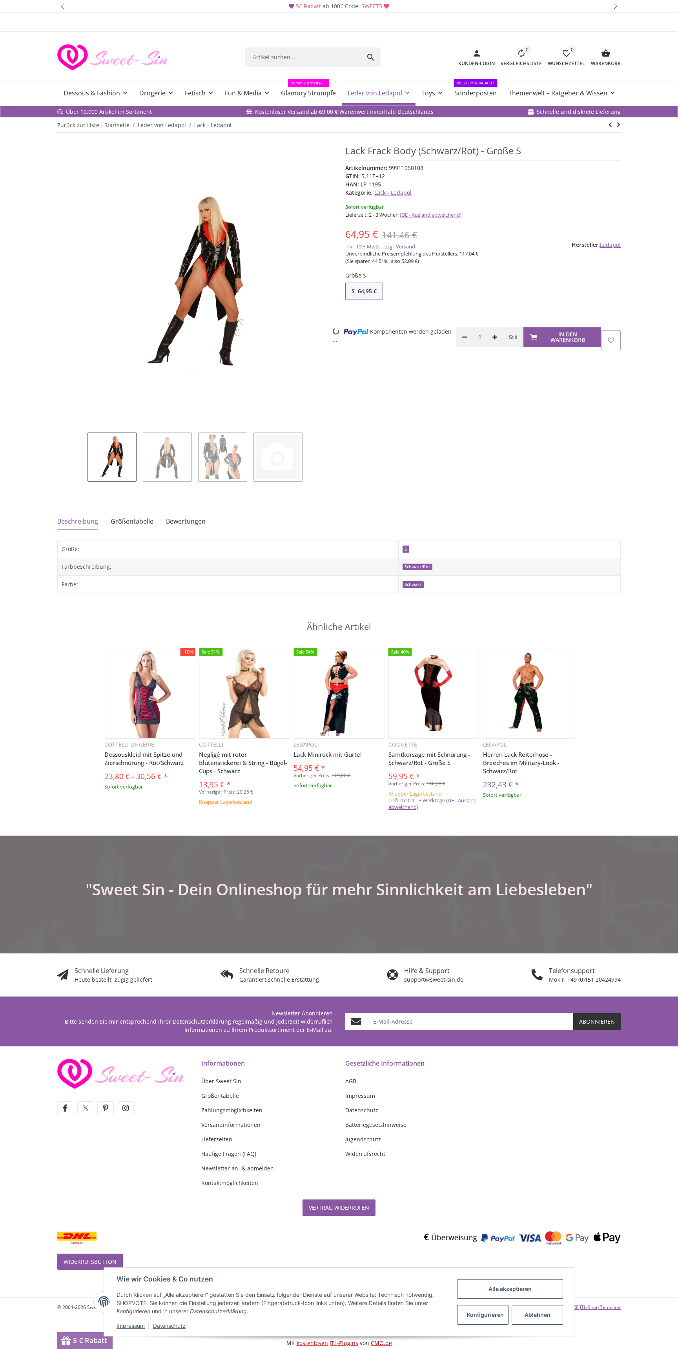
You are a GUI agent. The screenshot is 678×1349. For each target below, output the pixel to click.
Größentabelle (220, 1095)
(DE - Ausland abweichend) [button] (430, 214)
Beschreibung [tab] (77, 521)
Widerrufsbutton (90, 1261)
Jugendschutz (363, 1139)
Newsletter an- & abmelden (237, 1168)
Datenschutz (169, 1325)
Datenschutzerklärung (202, 1021)
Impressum (131, 1325)
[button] (62, 6)
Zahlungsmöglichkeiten (231, 1110)
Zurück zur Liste (78, 125)
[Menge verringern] (464, 337)
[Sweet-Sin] (120, 1073)
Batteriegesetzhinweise (375, 1124)
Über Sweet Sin (221, 1081)
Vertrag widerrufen (339, 1207)
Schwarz (413, 584)
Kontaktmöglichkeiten (229, 1183)
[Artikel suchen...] (371, 57)
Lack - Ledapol (393, 192)
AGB (350, 1081)
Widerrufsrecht (365, 1153)
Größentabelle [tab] (132, 521)
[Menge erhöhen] (495, 337)
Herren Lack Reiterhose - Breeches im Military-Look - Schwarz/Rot (521, 762)
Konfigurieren (485, 1314)
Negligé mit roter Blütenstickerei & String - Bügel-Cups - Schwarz (243, 762)
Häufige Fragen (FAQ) (228, 1153)
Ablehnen (537, 1314)
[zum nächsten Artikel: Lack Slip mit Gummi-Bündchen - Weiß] (610, 125)
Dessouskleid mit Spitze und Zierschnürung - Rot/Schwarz (144, 758)
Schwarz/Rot (417, 567)
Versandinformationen (231, 1124)
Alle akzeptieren (510, 1288)
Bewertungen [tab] (186, 521)
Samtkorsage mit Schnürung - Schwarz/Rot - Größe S (429, 758)
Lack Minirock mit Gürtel (327, 754)
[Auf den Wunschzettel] (611, 340)
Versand (405, 246)
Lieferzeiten (216, 1139)
